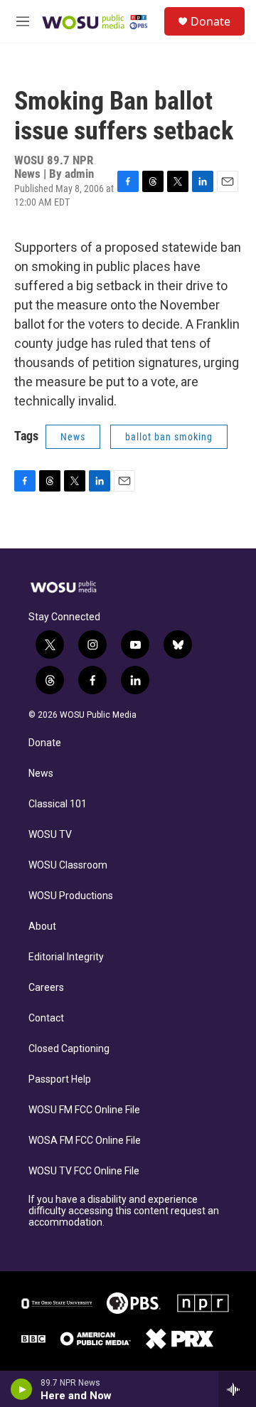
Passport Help (59, 1079)
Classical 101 (57, 804)
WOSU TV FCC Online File (83, 1171)
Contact (46, 1018)
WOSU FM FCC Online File (84, 1110)
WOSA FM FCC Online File (84, 1140)
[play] (22, 1389)
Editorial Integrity (66, 957)
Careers (46, 987)
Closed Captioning (69, 1049)
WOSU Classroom (67, 865)
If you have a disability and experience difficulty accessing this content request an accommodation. (123, 1211)
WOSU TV (50, 834)
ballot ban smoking (169, 436)
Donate (210, 21)
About (42, 926)
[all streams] (237, 1389)
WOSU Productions (70, 896)
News (72, 436)
